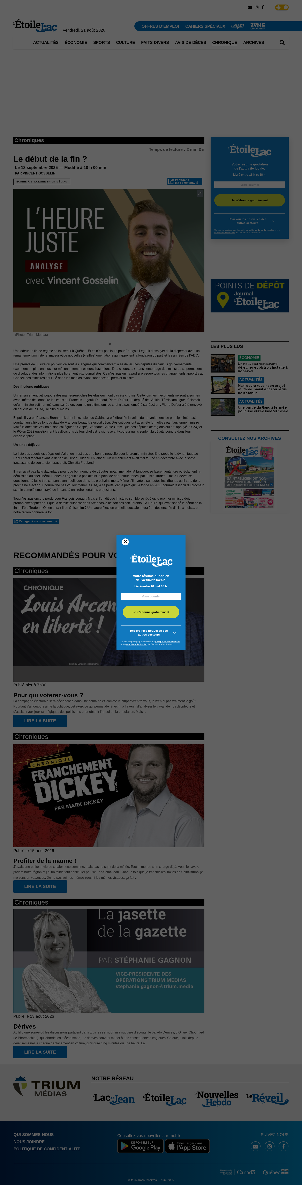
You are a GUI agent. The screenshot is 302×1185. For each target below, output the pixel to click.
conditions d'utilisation (136, 644)
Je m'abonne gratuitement (151, 612)
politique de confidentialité (167, 641)
